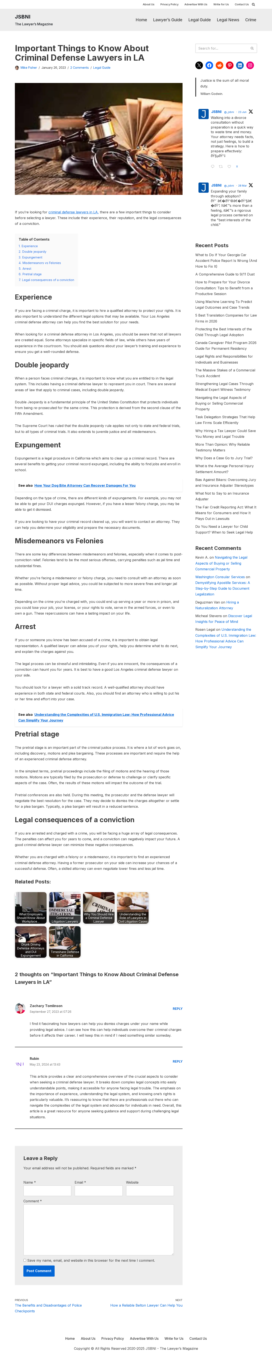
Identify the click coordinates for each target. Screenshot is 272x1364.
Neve (19, 1358)
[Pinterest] (230, 65)
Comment (32, 1201)
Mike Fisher (29, 67)
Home (141, 19)
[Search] (253, 4)
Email (80, 1182)
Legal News (228, 19)
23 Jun (242, 112)
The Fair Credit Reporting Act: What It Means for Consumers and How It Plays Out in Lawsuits (225, 513)
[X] (199, 65)
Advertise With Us (195, 4)
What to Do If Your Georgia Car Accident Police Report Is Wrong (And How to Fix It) (226, 260)
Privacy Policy (169, 4)
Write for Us (221, 4)
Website (132, 1182)
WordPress (56, 1358)
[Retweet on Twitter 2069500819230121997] (222, 167)
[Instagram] (250, 65)
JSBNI (216, 112)
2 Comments (79, 67)
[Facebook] (209, 65)
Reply (178, 1008)
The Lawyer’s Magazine (179, 1348)
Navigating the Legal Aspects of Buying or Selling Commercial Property (220, 403)
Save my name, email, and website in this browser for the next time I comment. (91, 1260)
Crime (250, 19)
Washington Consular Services (220, 577)
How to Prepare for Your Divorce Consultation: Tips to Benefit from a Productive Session (224, 288)
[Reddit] (219, 65)
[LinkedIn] (240, 65)
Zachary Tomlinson (46, 1006)
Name (29, 1182)
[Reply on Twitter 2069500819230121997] (214, 167)
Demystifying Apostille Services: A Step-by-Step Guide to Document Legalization (222, 588)
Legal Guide (199, 19)
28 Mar (242, 185)
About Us (148, 4)
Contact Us (242, 4)
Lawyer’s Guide (167, 19)
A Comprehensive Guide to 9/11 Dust (225, 274)
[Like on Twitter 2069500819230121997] (230, 167)
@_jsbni (229, 112)
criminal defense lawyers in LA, (73, 212)
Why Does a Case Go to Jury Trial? (224, 458)
